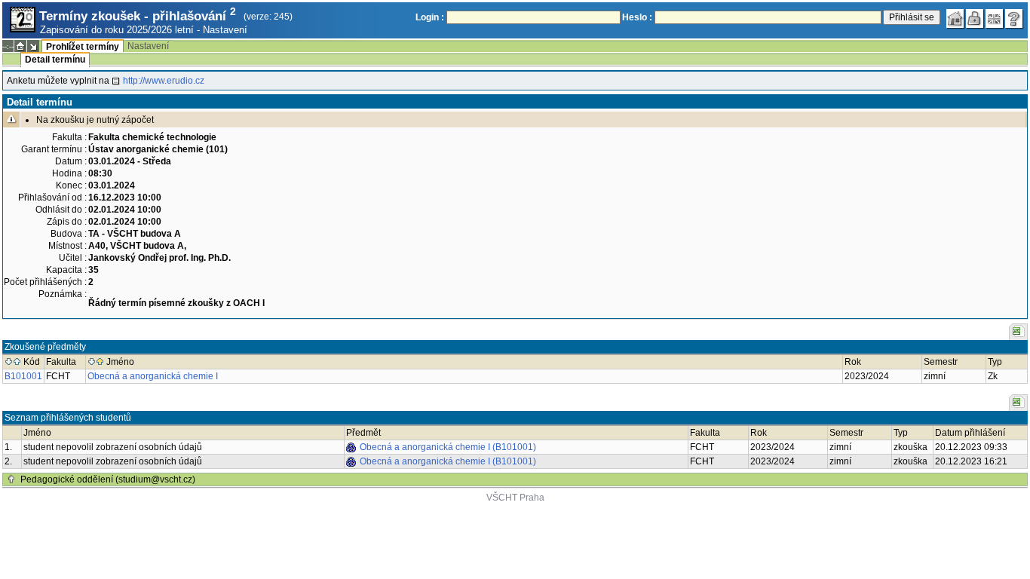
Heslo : (637, 17)
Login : (429, 17)
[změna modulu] (33, 46)
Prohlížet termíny (82, 46)
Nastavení (225, 29)
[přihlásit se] (975, 18)
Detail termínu (55, 59)
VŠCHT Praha (515, 497)
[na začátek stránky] (11, 479)
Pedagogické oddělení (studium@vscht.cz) (107, 479)
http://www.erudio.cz (163, 80)
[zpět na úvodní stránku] (955, 18)
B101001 (23, 376)
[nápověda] (1014, 18)
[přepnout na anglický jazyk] (994, 18)
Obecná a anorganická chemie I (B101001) (448, 447)
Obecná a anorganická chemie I (152, 376)
